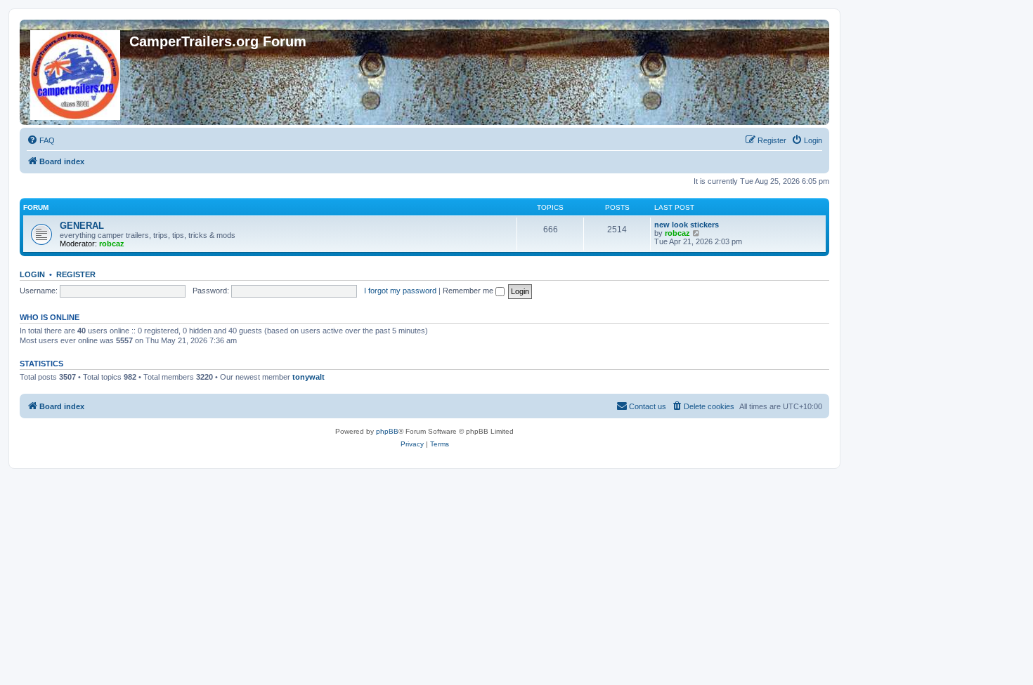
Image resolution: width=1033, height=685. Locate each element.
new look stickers (686, 224)
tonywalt (308, 377)
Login (32, 274)
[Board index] (76, 72)
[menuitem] (41, 140)
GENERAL (82, 225)
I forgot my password (400, 290)
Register (76, 274)
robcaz (111, 243)
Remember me (469, 290)
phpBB (387, 431)
